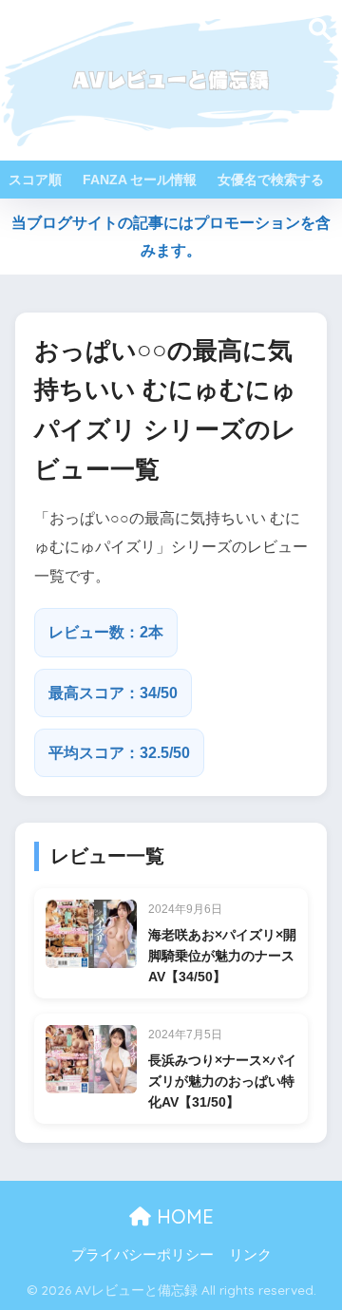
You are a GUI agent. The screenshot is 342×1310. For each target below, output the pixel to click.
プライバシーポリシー (142, 1255)
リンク (250, 1255)
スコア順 (35, 179)
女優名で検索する (271, 179)
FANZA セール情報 (140, 179)
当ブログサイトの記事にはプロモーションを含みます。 (171, 236)
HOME (182, 1216)
